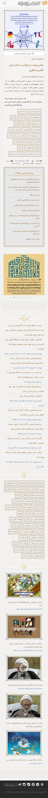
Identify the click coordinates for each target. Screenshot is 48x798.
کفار (38, 141)
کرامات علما (14, 531)
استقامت (23, 537)
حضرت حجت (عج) (16, 154)
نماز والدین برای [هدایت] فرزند (30, 210)
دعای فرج (36, 123)
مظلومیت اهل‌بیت (28, 531)
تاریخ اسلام (39, 549)
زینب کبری (26, 556)
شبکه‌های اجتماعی (33, 117)
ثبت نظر (15, 163)
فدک (19, 507)
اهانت (41, 525)
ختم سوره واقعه (35, 194)
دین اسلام (39, 489)
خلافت (29, 513)
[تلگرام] (20, 784)
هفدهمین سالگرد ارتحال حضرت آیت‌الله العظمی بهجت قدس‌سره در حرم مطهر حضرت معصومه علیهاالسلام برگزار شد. (24, 344)
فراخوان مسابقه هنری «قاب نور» (30, 396)
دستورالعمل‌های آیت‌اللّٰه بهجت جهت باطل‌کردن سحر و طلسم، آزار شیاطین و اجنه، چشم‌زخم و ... (24, 188)
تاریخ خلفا (39, 501)
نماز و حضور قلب (37, 543)
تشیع (31, 141)
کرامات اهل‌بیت (16, 519)
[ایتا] (33, 784)
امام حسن (39, 513)
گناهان (17, 123)
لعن (27, 519)
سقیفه (21, 513)
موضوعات (36, 129)
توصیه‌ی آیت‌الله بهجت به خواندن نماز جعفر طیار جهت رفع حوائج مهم (25, 180)
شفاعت (31, 483)
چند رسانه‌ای (23, 111)
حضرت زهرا (18, 489)
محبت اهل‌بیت (29, 525)
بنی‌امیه (28, 489)
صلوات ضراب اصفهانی (32, 239)
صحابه (40, 483)
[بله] (29, 784)
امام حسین (19, 549)
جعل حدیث (16, 525)
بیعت (28, 549)
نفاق (12, 117)
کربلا (18, 495)
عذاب (10, 135)
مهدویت (26, 129)
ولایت (24, 543)
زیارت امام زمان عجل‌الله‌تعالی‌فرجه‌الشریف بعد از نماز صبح (25, 225)
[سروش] (37, 784)
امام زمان (28, 501)
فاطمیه (22, 483)
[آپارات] (42, 784)
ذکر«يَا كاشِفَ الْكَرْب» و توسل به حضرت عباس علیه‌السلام (26, 232)
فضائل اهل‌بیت (37, 519)
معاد (20, 148)
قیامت (16, 141)
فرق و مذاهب (14, 129)
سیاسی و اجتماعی (33, 154)
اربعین (16, 543)
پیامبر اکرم (39, 507)
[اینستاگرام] (24, 784)
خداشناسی (17, 501)
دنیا (24, 141)
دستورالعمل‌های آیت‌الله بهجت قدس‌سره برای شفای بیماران (24, 217)
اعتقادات (29, 148)
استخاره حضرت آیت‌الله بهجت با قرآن (28, 200)
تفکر (25, 495)
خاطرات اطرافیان (37, 537)
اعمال (38, 148)
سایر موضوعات (34, 135)
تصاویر (20, 117)
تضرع (8, 489)
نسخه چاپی (26, 163)
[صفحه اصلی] (32, 3)
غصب (41, 531)
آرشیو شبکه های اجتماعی (23, 53)
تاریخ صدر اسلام (37, 495)
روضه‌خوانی (38, 556)
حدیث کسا (10, 507)
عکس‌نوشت (36, 111)
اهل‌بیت (26, 123)
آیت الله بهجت (11, 483)
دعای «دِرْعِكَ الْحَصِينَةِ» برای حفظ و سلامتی (26, 205)
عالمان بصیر (21, 135)
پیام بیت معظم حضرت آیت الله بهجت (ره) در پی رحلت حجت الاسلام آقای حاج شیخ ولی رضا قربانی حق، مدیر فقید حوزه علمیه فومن (24, 330)
